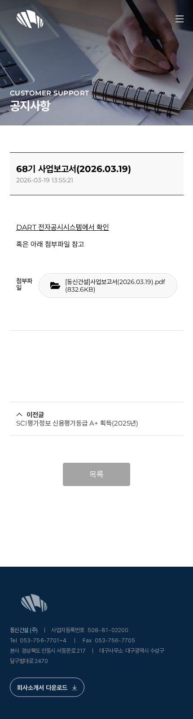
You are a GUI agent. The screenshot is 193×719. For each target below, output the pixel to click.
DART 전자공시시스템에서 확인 (62, 227)
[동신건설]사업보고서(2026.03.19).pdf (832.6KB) (115, 285)
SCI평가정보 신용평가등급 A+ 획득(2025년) (77, 423)
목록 (96, 474)
